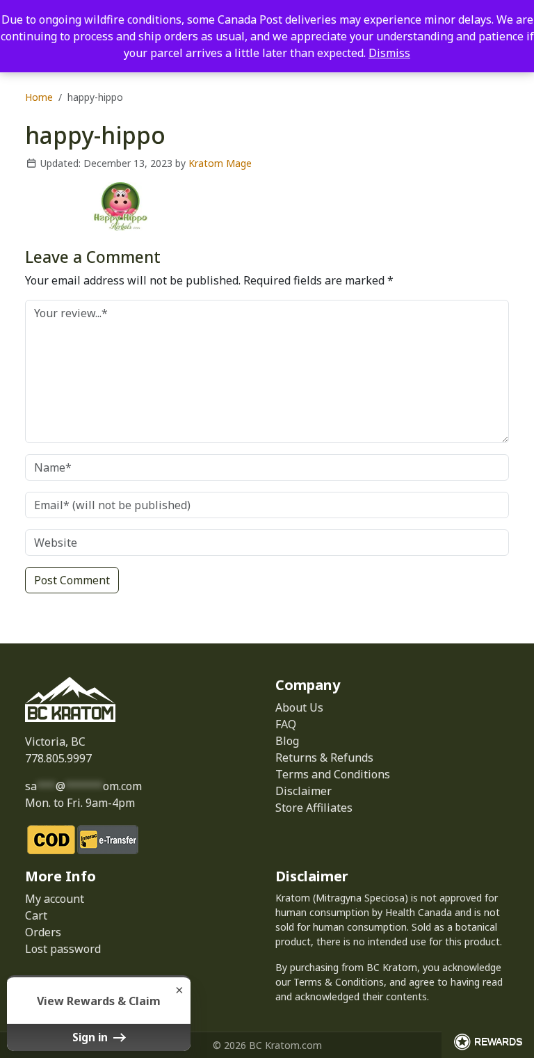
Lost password (63, 948)
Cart (36, 915)
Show (488, 1042)
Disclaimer (303, 791)
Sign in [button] (91, 1037)
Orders (43, 932)
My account (54, 898)
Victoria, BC (55, 741)
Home (39, 97)
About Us (299, 707)
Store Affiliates (314, 807)
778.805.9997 (58, 758)
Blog (287, 740)
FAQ (285, 724)
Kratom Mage (220, 163)
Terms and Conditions (332, 774)
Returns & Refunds (324, 757)
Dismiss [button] (389, 53)
